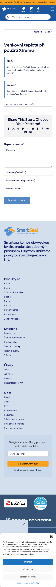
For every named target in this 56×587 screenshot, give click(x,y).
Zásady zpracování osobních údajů (28, 470)
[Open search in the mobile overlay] (28, 17)
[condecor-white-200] (40, 520)
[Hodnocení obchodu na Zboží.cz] (15, 503)
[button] (52, 536)
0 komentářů (29, 104)
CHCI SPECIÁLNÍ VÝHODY (28, 464)
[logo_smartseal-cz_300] (8, 8)
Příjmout (28, 562)
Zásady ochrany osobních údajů (28, 583)
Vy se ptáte (18, 104)
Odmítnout (28, 569)
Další (47, 31)
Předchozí (37, 31)
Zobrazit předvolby (28, 577)
